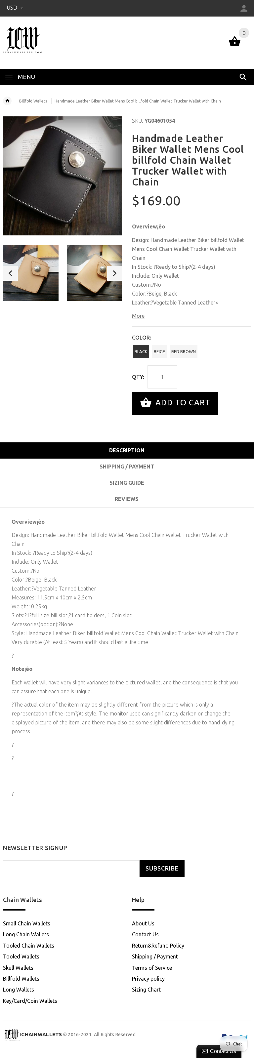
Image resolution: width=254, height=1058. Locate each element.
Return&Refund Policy (158, 946)
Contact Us (145, 934)
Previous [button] (10, 273)
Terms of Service (152, 968)
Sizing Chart (146, 990)
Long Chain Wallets (26, 934)
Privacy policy (148, 979)
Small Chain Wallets (26, 923)
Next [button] (114, 273)
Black (141, 351)
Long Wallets (18, 990)
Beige (159, 351)
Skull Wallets (18, 968)
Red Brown (183, 351)
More (138, 316)
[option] (31, 273)
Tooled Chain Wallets (28, 946)
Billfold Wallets (33, 101)
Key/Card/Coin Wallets (30, 1001)
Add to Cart (181, 402)
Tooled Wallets (21, 956)
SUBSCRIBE (162, 868)
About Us (143, 923)
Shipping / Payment (155, 956)
